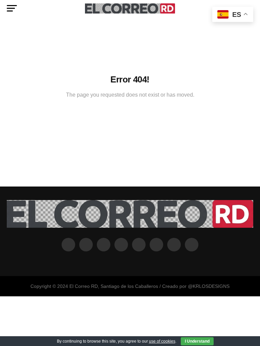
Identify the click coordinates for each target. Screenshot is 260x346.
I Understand (197, 341)
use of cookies (162, 341)
